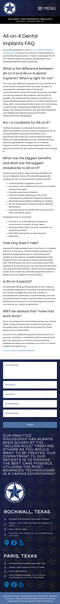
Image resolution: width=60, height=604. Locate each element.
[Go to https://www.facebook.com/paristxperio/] (14, 585)
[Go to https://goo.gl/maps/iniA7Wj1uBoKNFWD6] (7, 585)
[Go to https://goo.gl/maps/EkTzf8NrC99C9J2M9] (7, 543)
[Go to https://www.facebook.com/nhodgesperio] (14, 543)
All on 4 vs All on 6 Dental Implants (18, 351)
